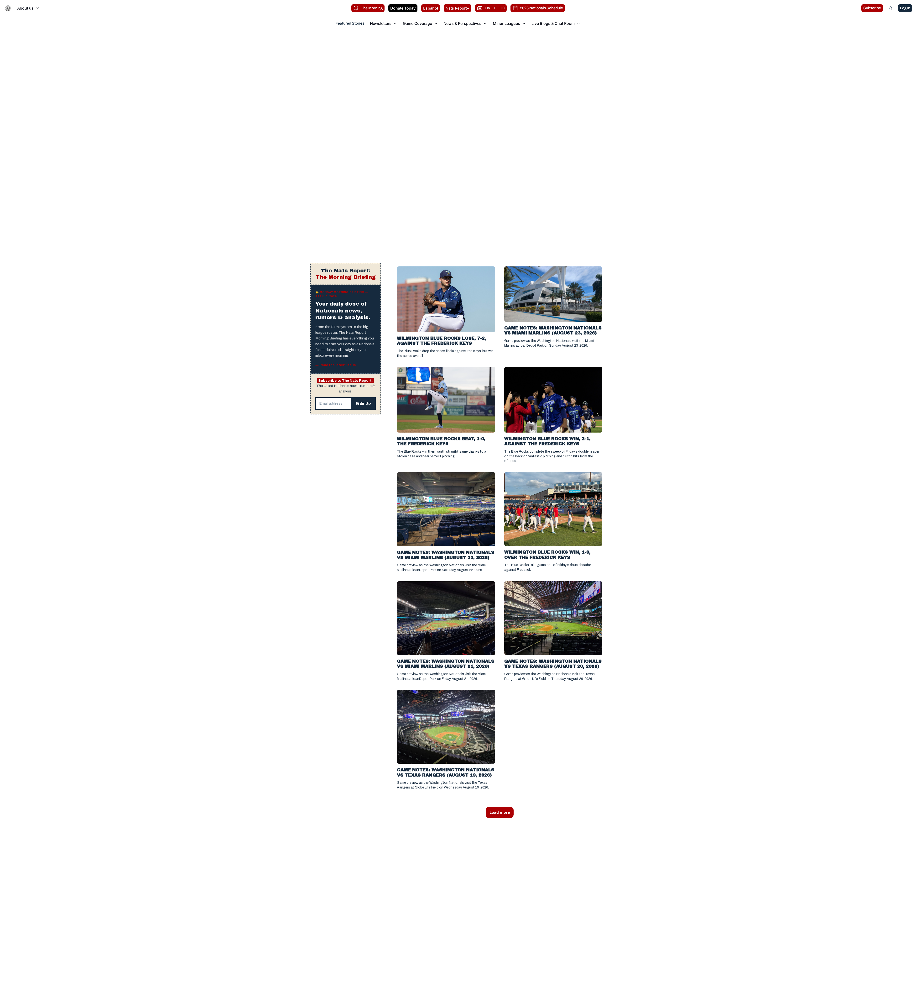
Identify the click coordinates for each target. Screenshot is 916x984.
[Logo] (8, 8)
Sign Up (363, 403)
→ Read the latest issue (335, 365)
